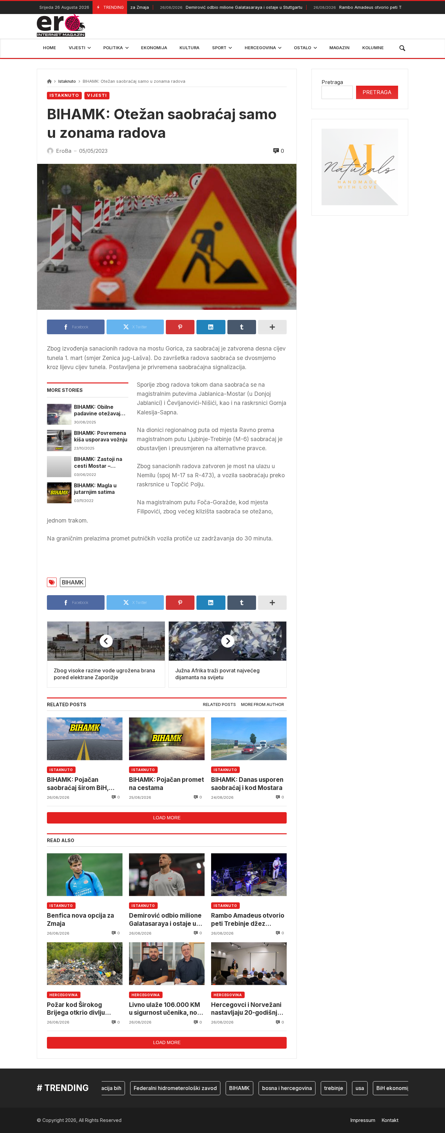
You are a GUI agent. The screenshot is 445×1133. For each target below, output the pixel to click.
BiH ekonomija (377, 1088)
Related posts (219, 704)
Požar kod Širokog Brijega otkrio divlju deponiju (76, 1009)
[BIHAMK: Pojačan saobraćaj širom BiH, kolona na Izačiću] (84, 738)
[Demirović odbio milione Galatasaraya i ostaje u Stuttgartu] (167, 874)
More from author (262, 704)
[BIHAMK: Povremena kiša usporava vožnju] (59, 440)
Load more (166, 817)
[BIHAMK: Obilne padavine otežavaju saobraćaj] (59, 414)
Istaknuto (67, 81)
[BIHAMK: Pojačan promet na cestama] (167, 738)
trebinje (317, 1088)
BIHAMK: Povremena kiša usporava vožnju (100, 436)
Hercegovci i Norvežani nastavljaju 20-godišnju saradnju (246, 1009)
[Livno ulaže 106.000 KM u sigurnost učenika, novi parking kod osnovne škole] (167, 963)
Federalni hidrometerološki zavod (158, 1088)
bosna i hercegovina (270, 1088)
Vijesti (97, 95)
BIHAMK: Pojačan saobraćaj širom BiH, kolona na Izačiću (77, 784)
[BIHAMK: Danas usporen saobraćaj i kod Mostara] (249, 738)
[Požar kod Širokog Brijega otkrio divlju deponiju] (84, 963)
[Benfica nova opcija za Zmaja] (84, 874)
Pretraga (332, 82)
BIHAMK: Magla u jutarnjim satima (95, 488)
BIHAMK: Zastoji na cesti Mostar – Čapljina (98, 462)
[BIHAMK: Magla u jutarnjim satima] (59, 492)
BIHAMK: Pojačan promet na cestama (166, 783)
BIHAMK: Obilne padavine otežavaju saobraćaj (98, 410)
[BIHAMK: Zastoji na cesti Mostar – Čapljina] (59, 466)
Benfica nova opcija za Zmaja (80, 919)
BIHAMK (73, 582)
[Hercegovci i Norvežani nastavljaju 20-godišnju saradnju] (249, 963)
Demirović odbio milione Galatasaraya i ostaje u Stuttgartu (212, 7)
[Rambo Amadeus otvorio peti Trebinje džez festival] (249, 874)
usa (343, 1088)
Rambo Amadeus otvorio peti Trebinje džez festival (358, 7)
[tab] (219, 705)
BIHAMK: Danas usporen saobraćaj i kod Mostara (247, 783)
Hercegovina (64, 995)
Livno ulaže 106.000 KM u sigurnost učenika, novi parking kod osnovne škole (165, 1009)
